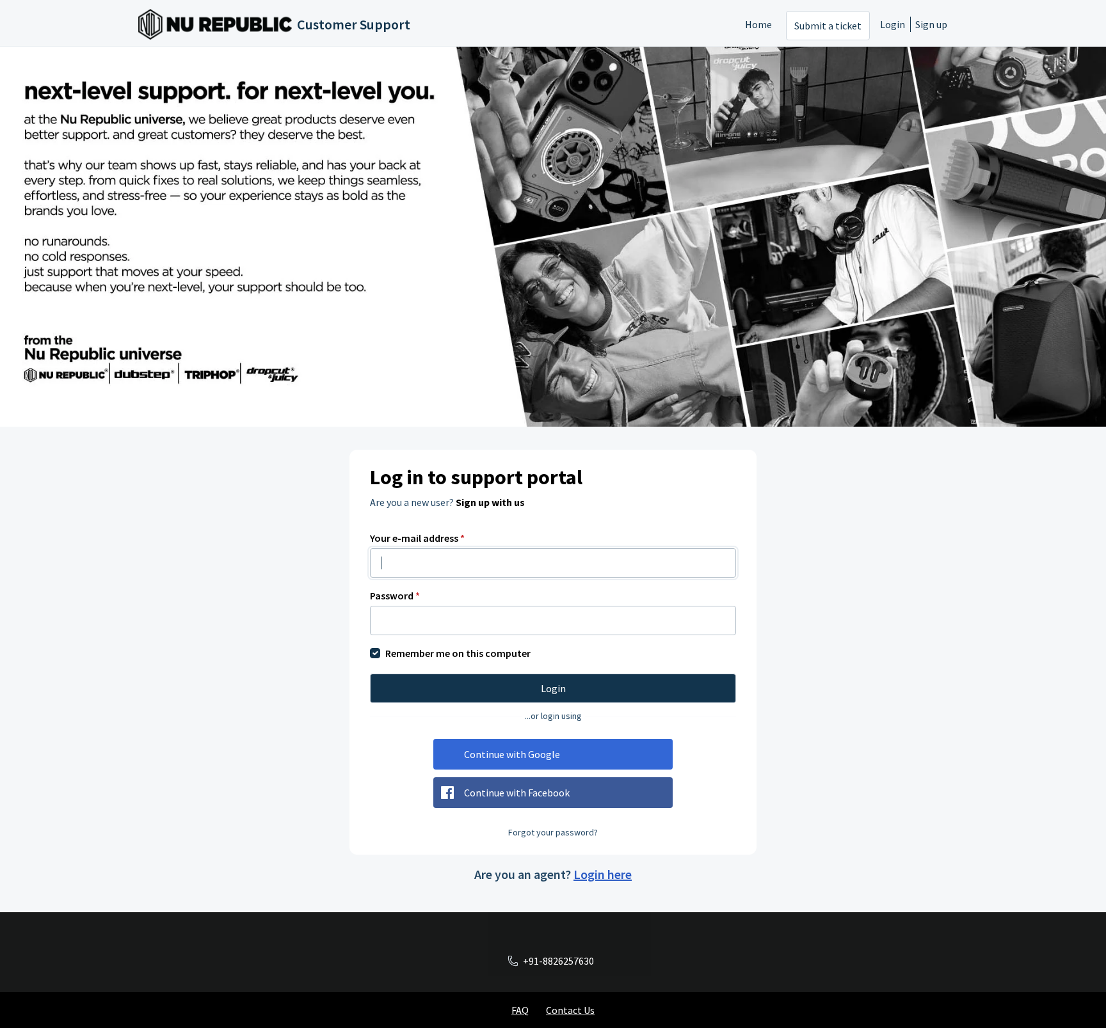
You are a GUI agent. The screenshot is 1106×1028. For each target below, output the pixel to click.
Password (395, 595)
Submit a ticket (828, 25)
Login (892, 24)
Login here (602, 874)
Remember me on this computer (458, 653)
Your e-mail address (417, 538)
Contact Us (570, 1010)
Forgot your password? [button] (553, 832)
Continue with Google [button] (512, 754)
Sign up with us (490, 502)
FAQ (520, 1010)
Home (758, 24)
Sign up (931, 24)
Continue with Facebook (517, 792)
